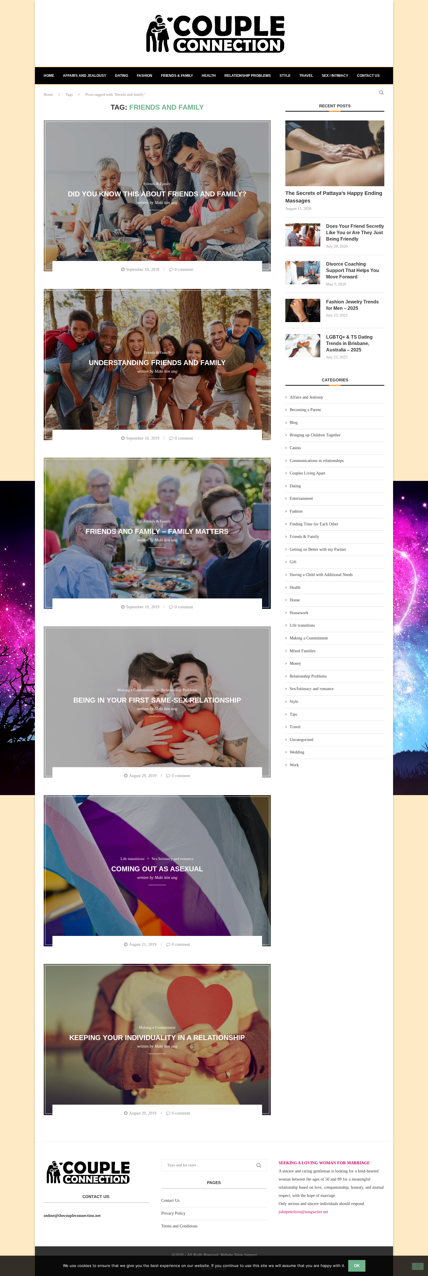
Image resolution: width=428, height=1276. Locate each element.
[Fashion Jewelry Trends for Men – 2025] (302, 310)
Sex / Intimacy (335, 76)
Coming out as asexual (157, 868)
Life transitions (302, 625)
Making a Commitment (309, 638)
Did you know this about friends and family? (157, 194)
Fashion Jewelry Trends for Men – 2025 (352, 305)
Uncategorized (301, 739)
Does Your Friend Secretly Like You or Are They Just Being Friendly (355, 233)
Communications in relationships (317, 460)
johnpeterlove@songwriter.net (303, 1212)
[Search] (381, 92)
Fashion (144, 76)
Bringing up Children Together (315, 435)
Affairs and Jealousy (84, 76)
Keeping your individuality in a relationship (157, 1037)
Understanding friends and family (157, 362)
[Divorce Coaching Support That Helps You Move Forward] (302, 272)
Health (209, 76)
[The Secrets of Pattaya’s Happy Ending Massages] (334, 153)
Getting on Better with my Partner (318, 549)
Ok (357, 1265)
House (295, 600)
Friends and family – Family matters (157, 531)
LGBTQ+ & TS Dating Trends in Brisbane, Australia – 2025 (349, 344)
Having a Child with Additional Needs (321, 575)
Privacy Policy (173, 1213)
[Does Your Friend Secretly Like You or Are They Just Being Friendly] (302, 234)
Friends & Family (177, 76)
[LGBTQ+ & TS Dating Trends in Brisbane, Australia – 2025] (302, 345)
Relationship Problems (247, 76)
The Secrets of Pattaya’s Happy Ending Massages (333, 196)
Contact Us (170, 1200)
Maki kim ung (166, 202)
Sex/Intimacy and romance (312, 689)
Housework (299, 613)
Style (285, 76)
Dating (121, 76)
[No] (418, 1266)
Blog (294, 422)
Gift (293, 562)
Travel (306, 76)
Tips (293, 714)
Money (295, 663)
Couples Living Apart (307, 473)
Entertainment (301, 498)
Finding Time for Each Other (314, 524)
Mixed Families (302, 651)
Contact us (368, 76)
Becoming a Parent (305, 410)
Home (49, 76)
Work (294, 765)
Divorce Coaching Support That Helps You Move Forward (352, 271)
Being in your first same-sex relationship (157, 700)
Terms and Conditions (179, 1226)
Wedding (297, 752)
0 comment (184, 269)
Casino (295, 448)
